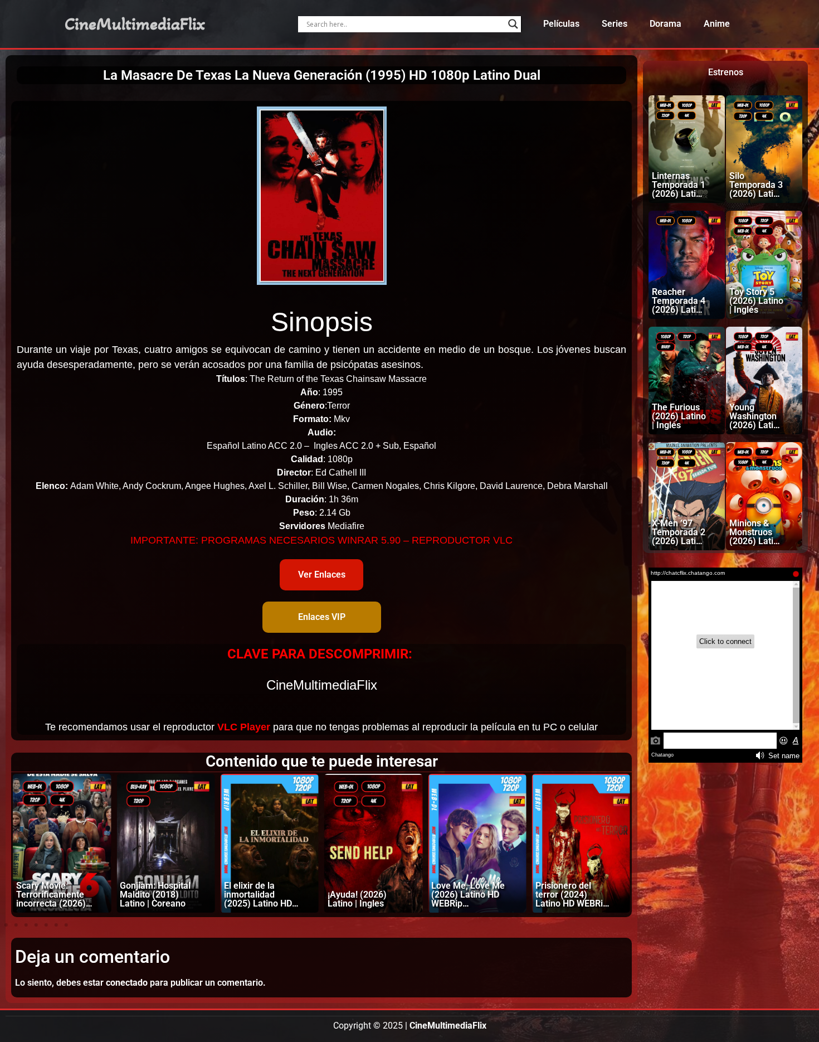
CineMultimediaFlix (135, 24)
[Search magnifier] (513, 24)
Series (614, 23)
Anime (717, 23)
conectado (127, 982)
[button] (6, 925)
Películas (561, 23)
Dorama (665, 23)
